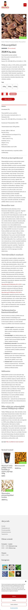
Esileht (3, 42)
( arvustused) (12, 48)
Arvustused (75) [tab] (5, 109)
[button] (26, 581)
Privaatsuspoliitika (14, 608)
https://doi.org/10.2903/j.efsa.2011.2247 (11, 284)
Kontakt (3, 526)
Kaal (3, 82)
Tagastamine (4, 534)
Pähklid (7, 42)
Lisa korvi (13, 94)
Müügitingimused (5, 528)
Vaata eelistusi (14, 604)
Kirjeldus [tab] (3, 106)
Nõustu (14, 596)
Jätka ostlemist (8, 99)
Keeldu (14, 600)
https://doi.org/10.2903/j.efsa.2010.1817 (11, 292)
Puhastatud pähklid (13, 42)
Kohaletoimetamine (6, 532)
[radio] (4, 86)
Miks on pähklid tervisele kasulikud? (15, 442)
